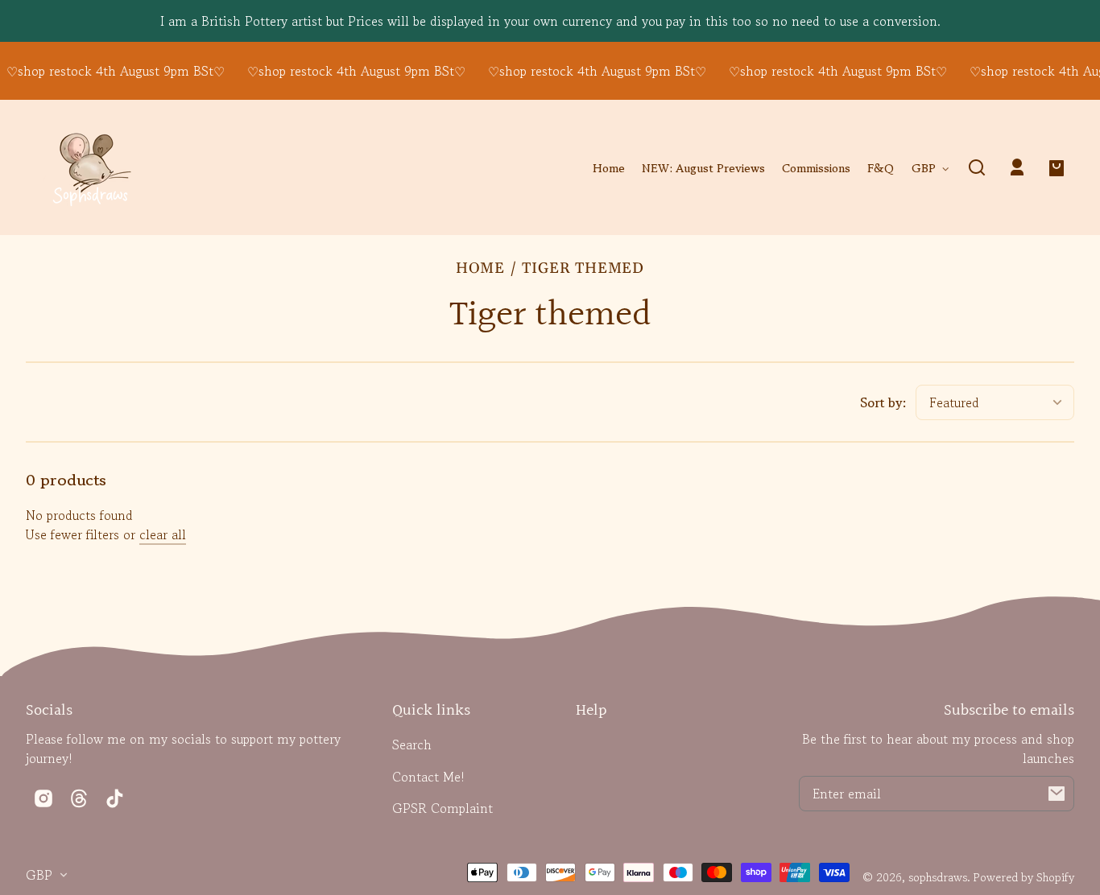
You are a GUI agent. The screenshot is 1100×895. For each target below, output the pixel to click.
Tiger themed (583, 269)
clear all (162, 534)
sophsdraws (937, 876)
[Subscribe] (1056, 793)
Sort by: (883, 402)
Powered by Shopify (1024, 876)
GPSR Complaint (442, 808)
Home (481, 269)
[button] (977, 167)
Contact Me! (428, 776)
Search (412, 744)
